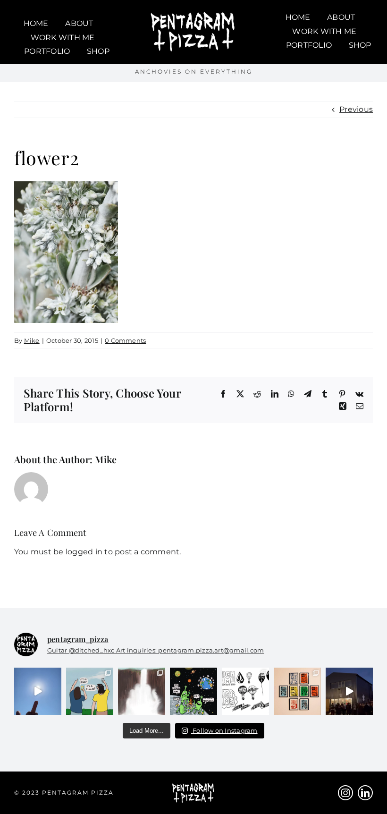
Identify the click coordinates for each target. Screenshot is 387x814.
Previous (356, 109)
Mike (32, 340)
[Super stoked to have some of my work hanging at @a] (297, 691)
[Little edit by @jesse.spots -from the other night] (349, 691)
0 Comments (125, 340)
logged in (84, 551)
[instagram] (345, 792)
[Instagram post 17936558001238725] (89, 691)
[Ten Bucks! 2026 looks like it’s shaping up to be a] (193, 691)
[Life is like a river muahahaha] (141, 691)
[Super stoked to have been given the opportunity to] (245, 691)
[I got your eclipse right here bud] (37, 691)
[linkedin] (365, 792)
